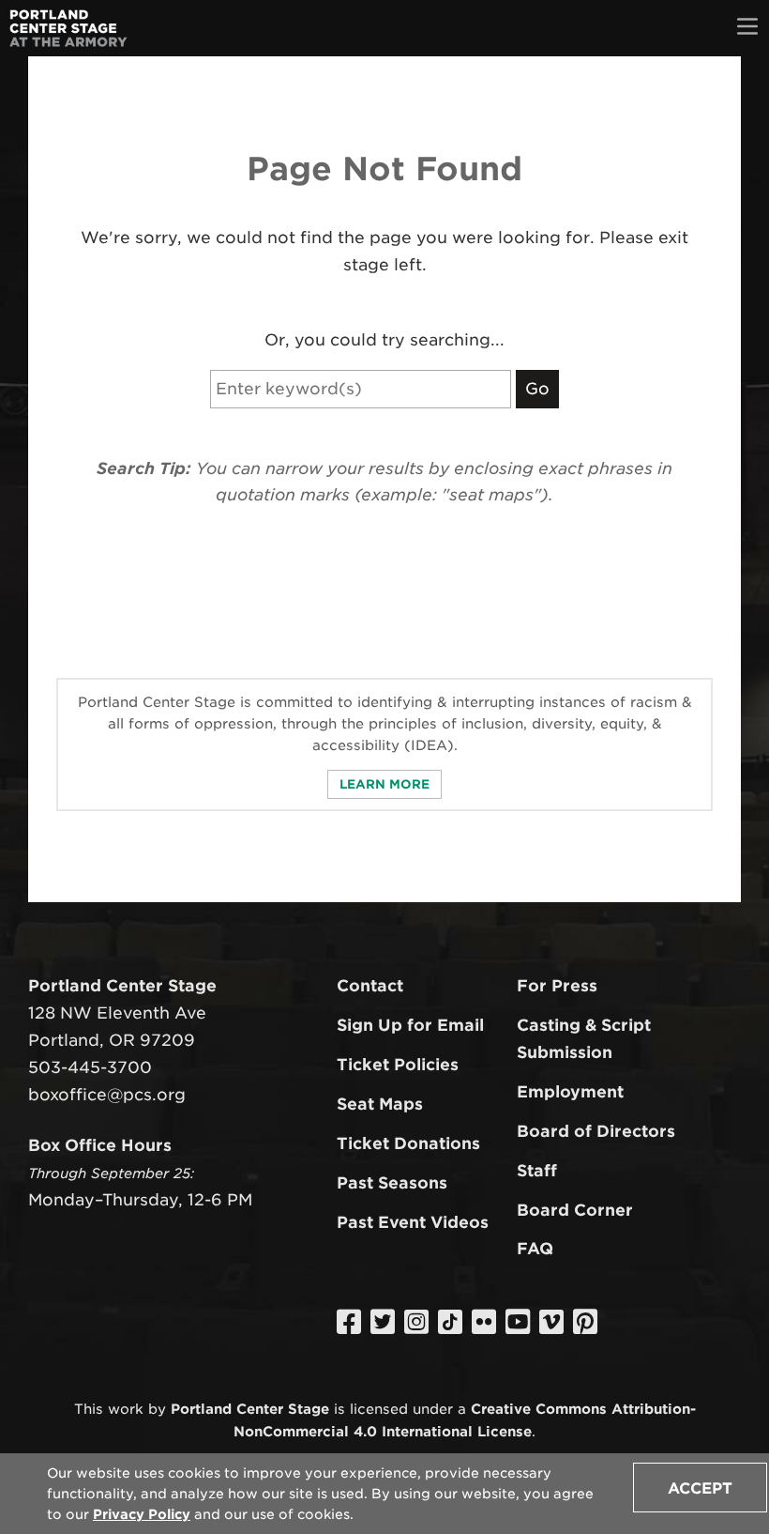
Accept (700, 1488)
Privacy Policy (141, 1514)
